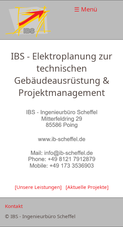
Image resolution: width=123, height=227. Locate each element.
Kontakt (14, 206)
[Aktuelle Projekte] (87, 187)
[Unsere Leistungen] (38, 187)
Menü (89, 9)
